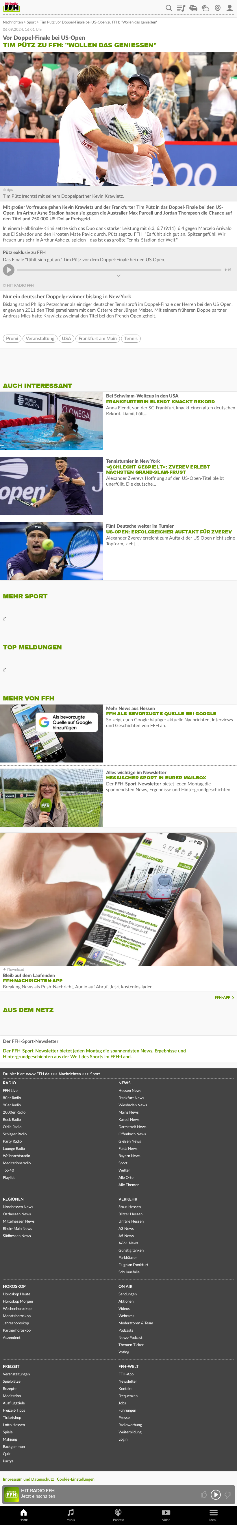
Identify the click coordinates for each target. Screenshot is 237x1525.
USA (66, 338)
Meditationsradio (17, 1163)
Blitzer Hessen (130, 1214)
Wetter (205, 6)
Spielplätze (12, 1382)
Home (23, 1520)
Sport (31, 22)
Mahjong (10, 1440)
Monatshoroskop (17, 1316)
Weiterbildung (130, 1432)
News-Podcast (130, 1338)
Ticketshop (12, 1418)
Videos (124, 1309)
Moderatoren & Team (135, 1323)
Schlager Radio (15, 1134)
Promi (12, 338)
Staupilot (193, 6)
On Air (125, 1287)
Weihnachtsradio (16, 1156)
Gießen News (129, 1141)
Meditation (12, 1396)
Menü (213, 1520)
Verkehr (127, 1199)
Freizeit (11, 1367)
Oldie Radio (12, 1127)
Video (166, 1520)
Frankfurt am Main (98, 338)
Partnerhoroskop (17, 1330)
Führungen (127, 1411)
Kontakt (125, 1389)
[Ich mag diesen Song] (204, 1495)
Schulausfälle (129, 1272)
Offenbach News (132, 1134)
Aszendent (12, 1338)
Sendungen (127, 1294)
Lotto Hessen (14, 1425)
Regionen (13, 1199)
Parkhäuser (127, 1258)
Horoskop (14, 1287)
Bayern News (129, 1156)
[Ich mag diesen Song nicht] (227, 1495)
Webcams (126, 1316)
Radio (9, 1083)
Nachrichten (13, 22)
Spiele (8, 1432)
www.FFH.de (37, 1074)
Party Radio (12, 1141)
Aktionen (126, 1301)
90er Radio (12, 1105)
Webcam (217, 6)
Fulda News (128, 1149)
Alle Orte (126, 1178)
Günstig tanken (131, 1250)
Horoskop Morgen (18, 1301)
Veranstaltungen (16, 1374)
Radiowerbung (130, 1425)
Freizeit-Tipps (14, 1411)
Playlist (181, 6)
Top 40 (8, 1170)
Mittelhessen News (19, 1221)
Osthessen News (17, 1214)
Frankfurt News (131, 1098)
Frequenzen (128, 1396)
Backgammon (14, 1447)
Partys (8, 1461)
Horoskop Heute (16, 1294)
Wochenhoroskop (17, 1309)
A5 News (126, 1236)
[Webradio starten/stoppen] (216, 1495)
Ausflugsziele (14, 1403)
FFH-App (222, 998)
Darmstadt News (132, 1127)
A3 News (126, 1229)
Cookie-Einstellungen (76, 1479)
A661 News (128, 1243)
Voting (123, 1352)
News (124, 1083)
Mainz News (128, 1112)
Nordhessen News (18, 1207)
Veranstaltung (40, 338)
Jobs (122, 1403)
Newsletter (127, 1382)
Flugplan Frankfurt (133, 1265)
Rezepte (9, 1389)
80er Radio (12, 1098)
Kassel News (129, 1120)
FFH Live (10, 1091)
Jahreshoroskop (16, 1323)
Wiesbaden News (132, 1105)
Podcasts (125, 1330)
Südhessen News (17, 1236)
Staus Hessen (129, 1207)
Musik (70, 1520)
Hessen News (129, 1091)
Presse (124, 1418)
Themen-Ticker (131, 1345)
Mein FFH (229, 6)
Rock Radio (12, 1120)
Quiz (6, 1454)
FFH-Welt (128, 1367)
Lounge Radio (14, 1149)
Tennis (131, 338)
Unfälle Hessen (131, 1221)
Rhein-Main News (17, 1229)
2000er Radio (14, 1112)
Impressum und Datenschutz (28, 1479)
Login (122, 1440)
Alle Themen (128, 1185)
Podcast (118, 1520)
